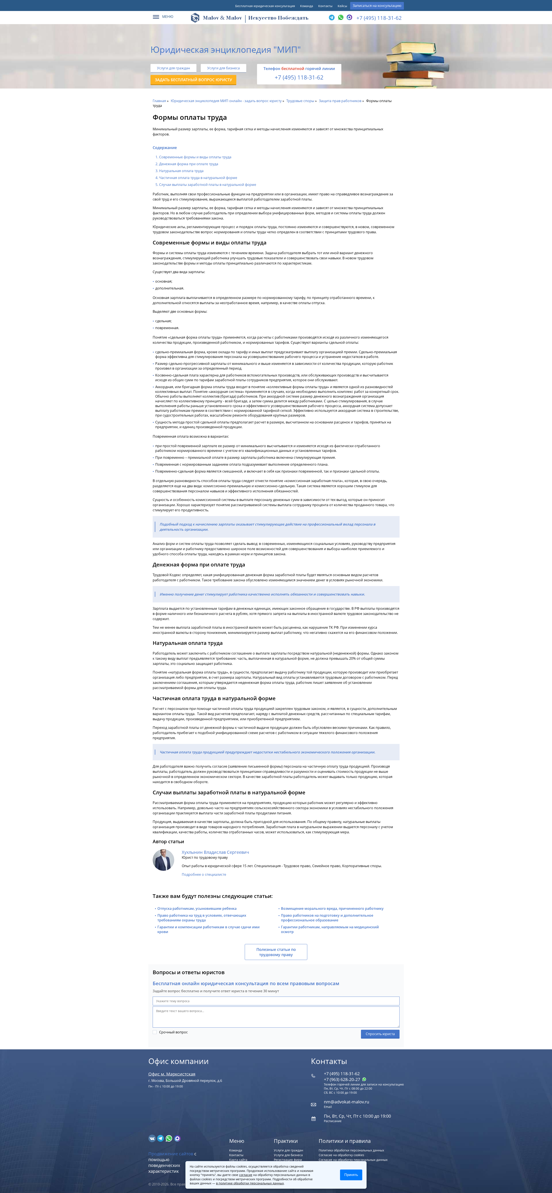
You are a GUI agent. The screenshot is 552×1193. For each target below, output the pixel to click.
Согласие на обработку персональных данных (353, 1160)
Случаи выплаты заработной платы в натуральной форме (207, 184)
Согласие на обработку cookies (341, 1155)
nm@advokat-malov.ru (346, 1102)
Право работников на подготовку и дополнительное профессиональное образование (327, 917)
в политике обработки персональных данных (250, 1183)
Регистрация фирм (288, 1160)
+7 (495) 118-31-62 (379, 17)
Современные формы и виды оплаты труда (195, 157)
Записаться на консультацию (377, 5)
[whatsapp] (169, 1138)
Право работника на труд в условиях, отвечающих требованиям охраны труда (201, 917)
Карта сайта (238, 1160)
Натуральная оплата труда (181, 170)
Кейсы (342, 6)
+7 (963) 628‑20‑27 (342, 1079)
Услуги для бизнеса (223, 68)
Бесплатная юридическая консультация (265, 6)
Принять (351, 1175)
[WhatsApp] (340, 17)
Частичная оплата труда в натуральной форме (198, 177)
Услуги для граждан (173, 68)
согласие (245, 1175)
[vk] (152, 1138)
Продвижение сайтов (170, 1154)
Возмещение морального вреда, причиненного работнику (332, 908)
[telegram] (331, 17)
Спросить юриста (380, 1033)
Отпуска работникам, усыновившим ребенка (197, 908)
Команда (306, 6)
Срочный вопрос (173, 1032)
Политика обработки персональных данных (351, 1150)
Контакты (325, 6)
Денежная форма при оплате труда (188, 164)
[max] (177, 1138)
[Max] (349, 17)
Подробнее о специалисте (204, 874)
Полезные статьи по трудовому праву (276, 952)
